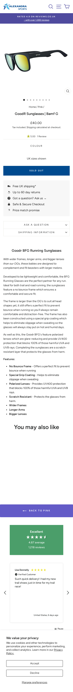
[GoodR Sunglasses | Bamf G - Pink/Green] (18, 481)
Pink (40, 106)
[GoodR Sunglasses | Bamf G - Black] (20, 477)
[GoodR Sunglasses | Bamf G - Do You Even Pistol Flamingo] (11, 477)
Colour (36, 146)
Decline (34, 673)
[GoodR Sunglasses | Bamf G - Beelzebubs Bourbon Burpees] (6, 477)
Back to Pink (39, 510)
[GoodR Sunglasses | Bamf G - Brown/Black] (13, 481)
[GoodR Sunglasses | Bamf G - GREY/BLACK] (24, 477)
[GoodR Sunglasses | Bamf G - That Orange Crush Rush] (15, 477)
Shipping (31, 127)
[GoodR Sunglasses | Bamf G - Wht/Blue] (9, 481)
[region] (36, 593)
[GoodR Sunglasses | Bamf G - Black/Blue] (22, 481)
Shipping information (36, 232)
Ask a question (36, 224)
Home (32, 106)
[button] (36, 136)
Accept (34, 663)
